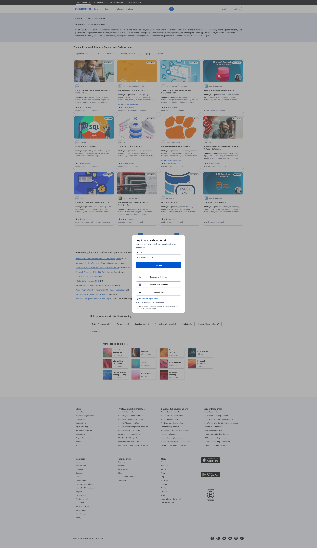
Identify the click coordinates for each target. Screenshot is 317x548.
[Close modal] (181, 238)
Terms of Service (148, 308)
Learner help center (158, 302)
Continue (158, 265)
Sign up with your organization (147, 298)
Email (139, 252)
